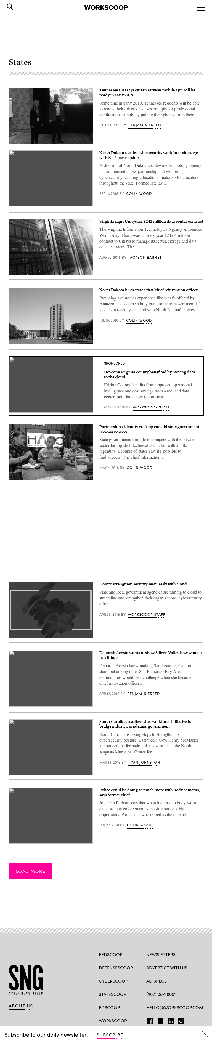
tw (160, 1020)
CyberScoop (113, 981)
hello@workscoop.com (174, 1007)
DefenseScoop (116, 967)
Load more (30, 871)
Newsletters (161, 954)
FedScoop (111, 954)
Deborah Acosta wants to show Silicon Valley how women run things (150, 655)
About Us (21, 1006)
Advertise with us (166, 967)
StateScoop (112, 994)
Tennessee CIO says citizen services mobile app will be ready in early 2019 (147, 92)
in (169, 1020)
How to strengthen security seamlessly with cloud (143, 584)
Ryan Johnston (144, 762)
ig (179, 1020)
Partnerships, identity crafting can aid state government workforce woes (149, 429)
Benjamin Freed (144, 125)
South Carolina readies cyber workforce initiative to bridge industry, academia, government (145, 724)
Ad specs (156, 981)
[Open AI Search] (18, 6)
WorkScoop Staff (152, 407)
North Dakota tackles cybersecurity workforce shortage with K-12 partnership (148, 155)
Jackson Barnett (146, 257)
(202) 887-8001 (161, 994)
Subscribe (110, 1034)
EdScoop (109, 1007)
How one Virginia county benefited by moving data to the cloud (149, 375)
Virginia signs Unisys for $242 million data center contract (151, 221)
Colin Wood (139, 193)
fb (149, 1020)
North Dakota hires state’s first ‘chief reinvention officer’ (148, 290)
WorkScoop (113, 1020)
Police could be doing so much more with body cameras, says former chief (149, 792)
